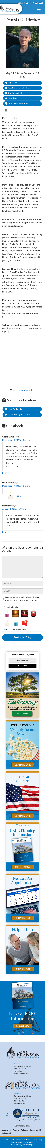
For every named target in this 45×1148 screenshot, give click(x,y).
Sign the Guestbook (15, 93)
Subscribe (22, 666)
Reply (4, 473)
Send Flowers (13, 98)
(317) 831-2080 (21, 1069)
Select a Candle (11, 607)
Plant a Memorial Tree (18, 103)
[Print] (6, 110)
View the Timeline (15, 409)
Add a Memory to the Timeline (18, 88)
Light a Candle (13, 83)
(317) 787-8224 (21, 1099)
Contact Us (17, 1064)
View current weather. (24, 390)
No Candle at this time (16, 630)
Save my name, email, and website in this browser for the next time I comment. (23, 599)
